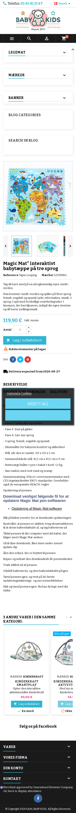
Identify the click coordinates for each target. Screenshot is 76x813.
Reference (10, 275)
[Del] (13, 359)
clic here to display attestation (22, 791)
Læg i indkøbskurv (24, 340)
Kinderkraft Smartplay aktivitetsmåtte (26, 685)
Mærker (47, 275)
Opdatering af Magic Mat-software (37, 508)
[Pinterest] (27, 359)
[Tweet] (20, 359)
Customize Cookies (19, 393)
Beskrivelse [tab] (15, 384)
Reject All (38, 403)
